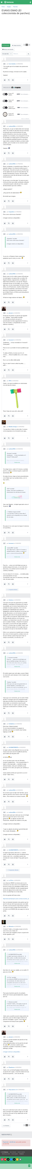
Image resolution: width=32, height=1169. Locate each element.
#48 (4, 1037)
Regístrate (5, 1142)
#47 (4, 950)
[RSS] (17, 1159)
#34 (4, 380)
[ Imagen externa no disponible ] (11, 1051)
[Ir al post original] (7, 511)
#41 (4, 747)
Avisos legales (14, 1153)
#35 (4, 426)
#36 (4, 449)
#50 (4, 1089)
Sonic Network (13, 1152)
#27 (4, 126)
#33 (4, 340)
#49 (4, 1067)
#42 (4, 790)
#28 (4, 163)
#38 (4, 600)
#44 (4, 850)
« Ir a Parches (6, 1125)
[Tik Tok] (8, 1159)
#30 (4, 234)
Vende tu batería (21, 1152)
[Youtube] (5, 1159)
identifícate (13, 1142)
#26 (4, 63)
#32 (4, 313)
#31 (4, 273)
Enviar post (6, 45)
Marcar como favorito (8, 49)
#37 (4, 543)
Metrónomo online (6, 1153)
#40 (4, 723)
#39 (4, 653)
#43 (4, 812)
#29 (4, 211)
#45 (4, 880)
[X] (14, 1159)
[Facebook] (11, 1159)
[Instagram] (2, 1159)
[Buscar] (28, 54)
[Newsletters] (20, 1159)
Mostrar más (17, 462)
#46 (4, 926)
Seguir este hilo (17, 45)
